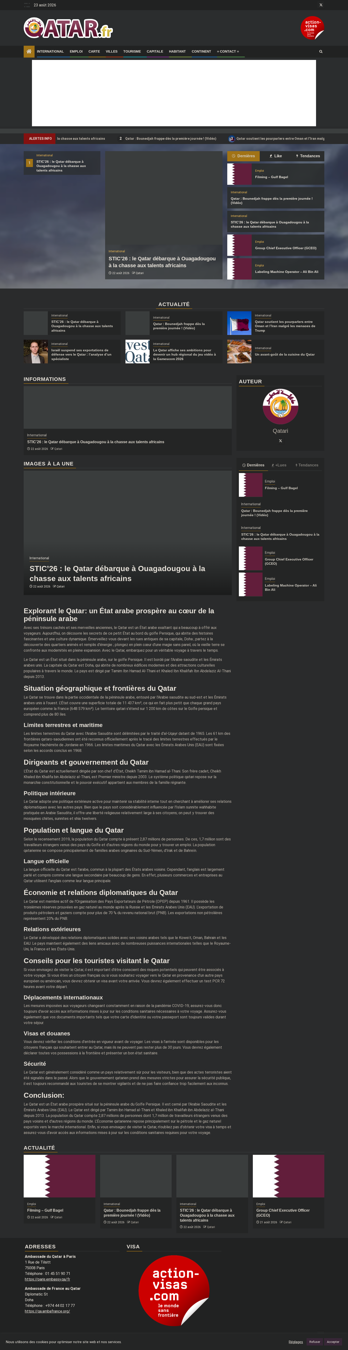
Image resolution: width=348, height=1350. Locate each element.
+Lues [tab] (280, 465)
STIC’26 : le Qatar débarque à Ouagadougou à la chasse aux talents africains (61, 166)
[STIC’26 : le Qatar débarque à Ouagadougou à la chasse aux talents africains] (164, 198)
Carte (94, 51)
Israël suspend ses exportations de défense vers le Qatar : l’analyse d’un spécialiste (81, 354)
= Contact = (228, 51)
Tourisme (132, 51)
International (50, 51)
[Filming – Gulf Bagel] (239, 174)
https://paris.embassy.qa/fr (47, 1279)
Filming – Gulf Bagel (271, 177)
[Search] (321, 51)
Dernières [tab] (245, 156)
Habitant (177, 51)
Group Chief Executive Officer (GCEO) (286, 248)
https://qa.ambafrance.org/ (47, 1311)
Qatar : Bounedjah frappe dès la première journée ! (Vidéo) (135, 138)
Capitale (155, 51)
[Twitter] (280, 440)
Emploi (76, 51)
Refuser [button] (314, 1342)
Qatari (140, 273)
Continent (201, 51)
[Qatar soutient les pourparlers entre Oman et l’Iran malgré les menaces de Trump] (239, 323)
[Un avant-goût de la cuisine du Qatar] (239, 351)
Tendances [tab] (309, 156)
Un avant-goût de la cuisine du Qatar (285, 354)
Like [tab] (277, 156)
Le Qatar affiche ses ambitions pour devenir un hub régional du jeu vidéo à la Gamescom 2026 (184, 354)
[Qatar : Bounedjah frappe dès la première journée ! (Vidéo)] (137, 323)
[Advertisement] (174, 93)
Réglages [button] (296, 1342)
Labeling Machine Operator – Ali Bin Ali (286, 272)
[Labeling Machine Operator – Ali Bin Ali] (239, 269)
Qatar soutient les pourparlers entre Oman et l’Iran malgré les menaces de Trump (265, 138)
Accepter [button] (333, 1342)
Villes (111, 51)
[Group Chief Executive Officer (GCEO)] (239, 245)
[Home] (29, 52)
